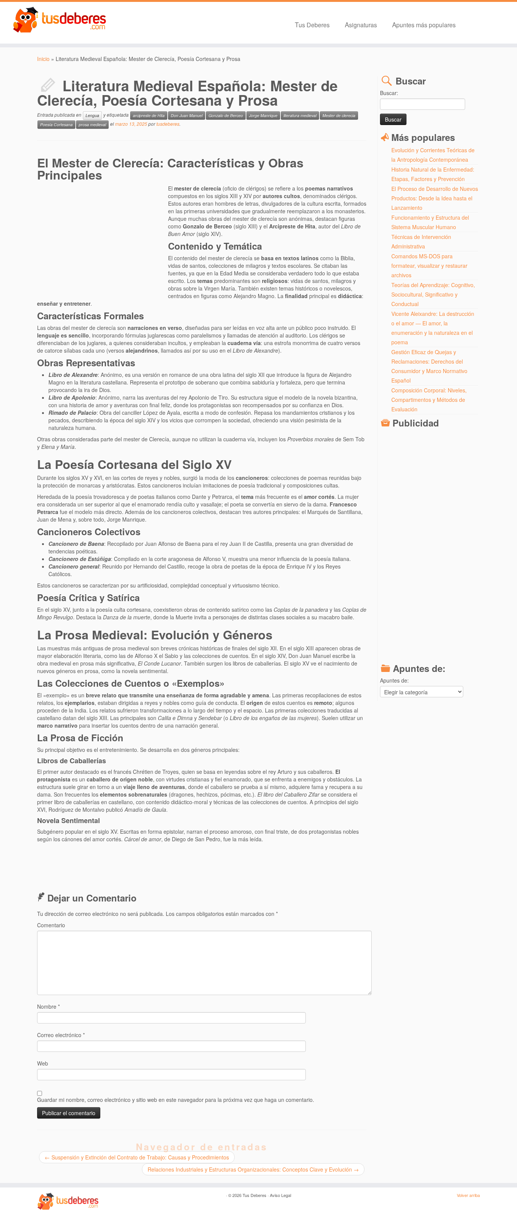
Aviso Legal (280, 1195)
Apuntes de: (394, 680)
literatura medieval (299, 115)
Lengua (92, 115)
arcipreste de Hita (149, 115)
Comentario (51, 925)
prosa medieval (92, 124)
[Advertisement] (102, 239)
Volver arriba (468, 1195)
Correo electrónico (61, 1035)
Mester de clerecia (338, 115)
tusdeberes (167, 123)
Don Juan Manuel (186, 115)
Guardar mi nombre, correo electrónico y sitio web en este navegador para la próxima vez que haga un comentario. (175, 1099)
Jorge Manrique (263, 115)
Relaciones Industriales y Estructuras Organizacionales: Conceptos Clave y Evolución (253, 1169)
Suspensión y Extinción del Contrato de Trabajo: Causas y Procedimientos (137, 1157)
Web (42, 1063)
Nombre (48, 1006)
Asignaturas (361, 24)
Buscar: (389, 93)
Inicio (43, 58)
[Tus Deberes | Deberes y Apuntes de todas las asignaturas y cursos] (59, 20)
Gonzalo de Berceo (226, 115)
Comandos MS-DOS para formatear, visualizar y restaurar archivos (429, 265)
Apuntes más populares (424, 24)
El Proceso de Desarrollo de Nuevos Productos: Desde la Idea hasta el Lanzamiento (434, 198)
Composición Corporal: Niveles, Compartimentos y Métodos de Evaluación (429, 399)
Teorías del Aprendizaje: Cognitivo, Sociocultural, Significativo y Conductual (433, 294)
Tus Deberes (312, 24)
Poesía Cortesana (56, 124)
